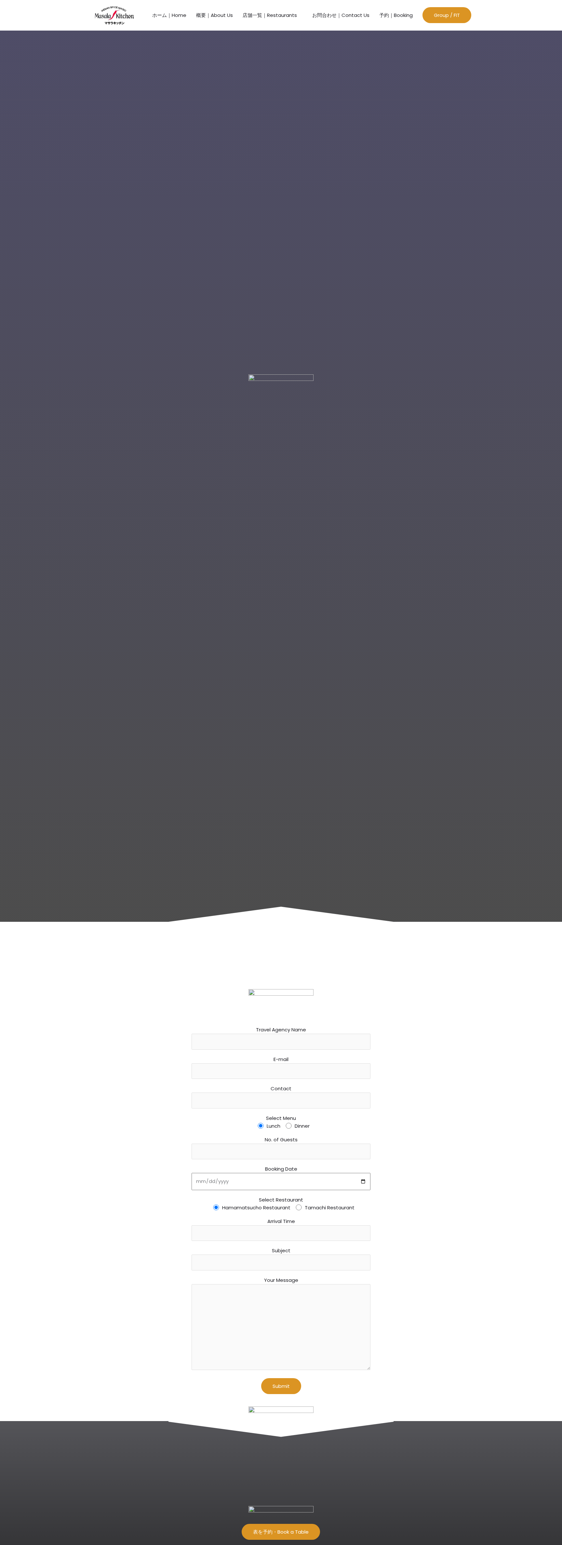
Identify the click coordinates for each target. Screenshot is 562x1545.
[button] (446, 15)
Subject (281, 1250)
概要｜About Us (214, 15)
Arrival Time (281, 1221)
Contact (281, 1088)
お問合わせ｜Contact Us (340, 15)
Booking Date (281, 1168)
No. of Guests (281, 1139)
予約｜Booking (396, 15)
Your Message (281, 1280)
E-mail (281, 1059)
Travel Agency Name (281, 1029)
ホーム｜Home (169, 15)
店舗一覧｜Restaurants (270, 15)
